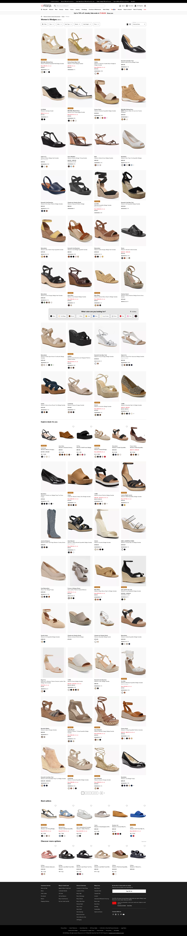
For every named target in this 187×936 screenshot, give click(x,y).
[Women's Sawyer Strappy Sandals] (80, 386)
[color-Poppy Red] (133, 836)
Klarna (42, 890)
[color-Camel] (113, 834)
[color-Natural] (95, 305)
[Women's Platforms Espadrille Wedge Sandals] (120, 854)
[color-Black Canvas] (129, 165)
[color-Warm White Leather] (51, 302)
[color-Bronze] (95, 165)
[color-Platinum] (98, 549)
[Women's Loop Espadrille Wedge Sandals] (133, 571)
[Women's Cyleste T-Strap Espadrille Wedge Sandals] (80, 711)
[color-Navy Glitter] (47, 504)
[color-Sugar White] (95, 549)
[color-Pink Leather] (105, 118)
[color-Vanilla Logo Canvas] (76, 121)
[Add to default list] (73, 427)
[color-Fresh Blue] (132, 165)
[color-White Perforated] (122, 365)
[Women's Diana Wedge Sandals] (80, 662)
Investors (96, 896)
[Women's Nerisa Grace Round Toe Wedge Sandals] (53, 386)
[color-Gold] (47, 457)
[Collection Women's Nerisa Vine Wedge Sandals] (80, 476)
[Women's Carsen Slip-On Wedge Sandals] (133, 524)
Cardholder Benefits (63, 890)
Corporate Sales (97, 890)
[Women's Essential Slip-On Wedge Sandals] (133, 386)
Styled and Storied (98, 911)
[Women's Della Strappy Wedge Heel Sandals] (106, 231)
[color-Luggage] (47, 211)
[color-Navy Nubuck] (42, 412)
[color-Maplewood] (100, 549)
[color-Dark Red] (118, 834)
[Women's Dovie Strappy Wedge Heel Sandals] (53, 277)
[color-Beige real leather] (42, 691)
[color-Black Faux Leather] (47, 257)
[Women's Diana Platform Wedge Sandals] (106, 476)
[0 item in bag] (145, 5)
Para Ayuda (43, 896)
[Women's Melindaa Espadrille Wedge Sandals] (133, 662)
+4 (106, 503)
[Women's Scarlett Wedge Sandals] (106, 524)
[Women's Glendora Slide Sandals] (133, 231)
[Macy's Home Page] (46, 5)
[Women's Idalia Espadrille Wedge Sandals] (138, 435)
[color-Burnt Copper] (71, 552)
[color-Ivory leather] (127, 258)
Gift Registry (79, 919)
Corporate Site (97, 893)
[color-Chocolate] (116, 834)
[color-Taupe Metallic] (71, 505)
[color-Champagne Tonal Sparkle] (124, 413)
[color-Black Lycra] (51, 504)
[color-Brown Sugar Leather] (73, 690)
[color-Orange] (98, 599)
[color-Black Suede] (98, 257)
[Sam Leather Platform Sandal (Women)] (80, 571)
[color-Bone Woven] (71, 305)
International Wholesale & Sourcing (101, 898)
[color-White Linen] (73, 552)
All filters (134, 311)
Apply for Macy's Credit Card (65, 888)
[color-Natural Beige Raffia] (95, 118)
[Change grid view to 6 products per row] (130, 24)
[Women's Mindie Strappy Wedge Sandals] (106, 711)
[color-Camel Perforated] (124, 365)
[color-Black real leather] (44, 691)
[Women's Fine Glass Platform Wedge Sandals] (53, 185)
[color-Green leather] (71, 598)
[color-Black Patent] (73, 257)
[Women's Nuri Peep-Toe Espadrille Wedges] (133, 139)
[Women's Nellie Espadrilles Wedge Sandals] (133, 476)
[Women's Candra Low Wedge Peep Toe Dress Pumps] (53, 476)
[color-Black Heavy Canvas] (100, 504)
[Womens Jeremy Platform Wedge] (80, 618)
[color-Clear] (73, 166)
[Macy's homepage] (42, 16)
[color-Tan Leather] (98, 73)
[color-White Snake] (44, 166)
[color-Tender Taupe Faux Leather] (69, 412)
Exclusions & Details (122, 905)
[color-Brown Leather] (122, 738)
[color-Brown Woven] (69, 305)
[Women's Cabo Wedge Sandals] (106, 662)
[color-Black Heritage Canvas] (127, 413)
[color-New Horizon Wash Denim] (60, 836)
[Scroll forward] (136, 316)
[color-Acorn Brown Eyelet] (124, 692)
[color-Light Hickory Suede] (44, 547)
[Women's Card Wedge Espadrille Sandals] (80, 231)
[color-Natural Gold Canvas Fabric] (95, 457)
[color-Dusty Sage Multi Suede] (124, 119)
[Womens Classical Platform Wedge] (80, 185)
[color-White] (132, 413)
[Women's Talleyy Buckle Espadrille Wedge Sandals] (80, 524)
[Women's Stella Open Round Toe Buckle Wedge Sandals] (53, 338)
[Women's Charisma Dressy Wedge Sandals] (67, 435)
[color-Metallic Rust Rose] (42, 874)
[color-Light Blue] (71, 166)
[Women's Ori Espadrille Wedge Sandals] (53, 618)
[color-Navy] (127, 69)
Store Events (79, 909)
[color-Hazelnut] (60, 455)
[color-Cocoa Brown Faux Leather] (71, 412)
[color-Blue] (129, 413)
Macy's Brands (80, 898)
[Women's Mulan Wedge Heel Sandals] (53, 139)
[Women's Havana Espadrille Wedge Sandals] (80, 760)
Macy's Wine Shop (80, 901)
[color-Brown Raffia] (64, 455)
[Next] (64, 43)
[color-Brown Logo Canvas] (73, 121)
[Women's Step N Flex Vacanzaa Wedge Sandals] (133, 338)
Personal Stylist (80, 904)
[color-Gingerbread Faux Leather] (49, 597)
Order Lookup (44, 893)
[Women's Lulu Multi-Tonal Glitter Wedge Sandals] (67, 854)
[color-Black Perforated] (129, 365)
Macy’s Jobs (96, 901)
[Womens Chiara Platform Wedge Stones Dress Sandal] (133, 277)
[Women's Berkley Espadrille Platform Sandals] (67, 814)
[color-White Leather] (95, 73)
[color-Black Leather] (44, 72)
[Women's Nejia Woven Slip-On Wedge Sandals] (106, 571)
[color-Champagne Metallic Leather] (49, 302)
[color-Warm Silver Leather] (44, 365)
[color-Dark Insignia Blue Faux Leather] (116, 455)
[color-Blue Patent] (132, 785)
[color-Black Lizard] (127, 365)
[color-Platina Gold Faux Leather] (118, 455)
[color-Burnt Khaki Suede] (122, 119)
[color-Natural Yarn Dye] (102, 504)
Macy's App (79, 893)
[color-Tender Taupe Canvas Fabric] (102, 457)
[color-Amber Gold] (98, 740)
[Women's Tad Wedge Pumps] (133, 760)
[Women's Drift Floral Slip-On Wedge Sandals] (138, 814)
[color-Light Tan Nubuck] (69, 505)
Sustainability (97, 909)
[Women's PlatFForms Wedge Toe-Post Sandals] (85, 435)
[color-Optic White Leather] (47, 72)
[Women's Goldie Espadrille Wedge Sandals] (120, 435)
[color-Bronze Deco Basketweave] (78, 690)
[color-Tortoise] (69, 455)
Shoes (63, 16)
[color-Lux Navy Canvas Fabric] (100, 457)
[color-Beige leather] (69, 598)
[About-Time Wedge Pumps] (53, 571)
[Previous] (42, 43)
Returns (42, 898)
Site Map (96, 906)
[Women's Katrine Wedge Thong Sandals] (80, 139)
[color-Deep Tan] (113, 874)
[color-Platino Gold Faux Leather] (69, 788)
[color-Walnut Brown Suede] (95, 257)
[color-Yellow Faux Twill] (42, 257)
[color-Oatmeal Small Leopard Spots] (122, 413)
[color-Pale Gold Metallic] (124, 599)
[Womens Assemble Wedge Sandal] (106, 618)
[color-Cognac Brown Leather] (102, 118)
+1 (106, 117)
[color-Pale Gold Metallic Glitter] (71, 121)
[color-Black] (122, 69)
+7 (53, 503)
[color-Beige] (124, 69)
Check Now (129, 905)
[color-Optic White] (64, 836)
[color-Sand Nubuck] (44, 412)
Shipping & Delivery (45, 901)
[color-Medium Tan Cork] (47, 166)
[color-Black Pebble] (42, 166)
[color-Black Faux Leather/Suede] (136, 455)
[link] (53, 67)
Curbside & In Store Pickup (82, 888)
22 (101, 793)
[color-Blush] (76, 257)
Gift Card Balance (62, 896)
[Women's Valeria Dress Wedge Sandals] (106, 139)
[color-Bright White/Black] (122, 549)
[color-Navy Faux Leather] (44, 597)
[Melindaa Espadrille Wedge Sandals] (106, 185)
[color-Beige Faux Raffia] (132, 738)
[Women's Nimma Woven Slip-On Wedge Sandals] (106, 277)
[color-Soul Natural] (100, 415)
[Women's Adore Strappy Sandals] (53, 711)
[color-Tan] (69, 257)
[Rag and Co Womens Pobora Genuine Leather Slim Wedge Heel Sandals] (53, 662)
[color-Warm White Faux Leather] (120, 455)
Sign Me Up (129, 891)
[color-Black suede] (42, 119)
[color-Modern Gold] (124, 505)
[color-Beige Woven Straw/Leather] (42, 365)
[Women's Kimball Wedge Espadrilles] (102, 435)
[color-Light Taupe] (95, 688)
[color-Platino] (100, 165)
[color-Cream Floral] (127, 165)
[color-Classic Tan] (98, 363)
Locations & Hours (80, 890)
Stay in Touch (79, 906)
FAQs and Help (44, 888)
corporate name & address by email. (116, 933)
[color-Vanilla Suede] (127, 119)
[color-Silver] (98, 165)
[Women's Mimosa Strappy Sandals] (49, 435)
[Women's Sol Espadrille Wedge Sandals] (133, 185)
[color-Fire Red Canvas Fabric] (105, 457)
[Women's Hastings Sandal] (53, 92)
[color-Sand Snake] (76, 505)
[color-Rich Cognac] (95, 740)
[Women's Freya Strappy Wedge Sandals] (106, 338)
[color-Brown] (69, 166)
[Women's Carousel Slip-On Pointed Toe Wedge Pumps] (120, 814)
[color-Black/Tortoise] (44, 504)
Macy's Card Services (63, 898)
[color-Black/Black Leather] (49, 72)
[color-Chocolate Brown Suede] (47, 302)
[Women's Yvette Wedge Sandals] (80, 43)
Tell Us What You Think (81, 917)
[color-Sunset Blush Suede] (129, 738)
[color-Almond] (42, 785)
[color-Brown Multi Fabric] (133, 455)
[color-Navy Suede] (44, 642)
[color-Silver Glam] (49, 504)
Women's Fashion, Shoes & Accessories (52, 16)
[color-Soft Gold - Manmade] (78, 257)
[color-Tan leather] (124, 258)
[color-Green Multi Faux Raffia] (44, 302)
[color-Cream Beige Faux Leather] (73, 788)
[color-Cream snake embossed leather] (129, 258)
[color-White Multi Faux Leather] (100, 257)
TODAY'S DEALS (54, 1)
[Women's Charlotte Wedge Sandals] (106, 386)
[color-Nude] (98, 642)
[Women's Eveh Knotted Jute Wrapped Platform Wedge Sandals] (80, 338)
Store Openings (80, 911)
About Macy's (97, 888)
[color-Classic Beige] (80, 455)
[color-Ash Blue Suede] (42, 547)
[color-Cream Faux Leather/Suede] (138, 455)
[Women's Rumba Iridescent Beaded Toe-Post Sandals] (49, 854)
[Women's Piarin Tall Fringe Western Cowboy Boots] (53, 524)
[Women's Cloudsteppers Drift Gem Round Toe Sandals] (102, 814)
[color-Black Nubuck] (47, 412)
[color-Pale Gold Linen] (42, 72)
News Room (96, 904)
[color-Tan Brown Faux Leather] (71, 788)
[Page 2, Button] (104, 793)
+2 (53, 364)
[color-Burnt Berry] (82, 455)
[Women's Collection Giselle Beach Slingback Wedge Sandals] (106, 43)
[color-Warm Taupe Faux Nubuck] (42, 597)
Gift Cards (61, 893)
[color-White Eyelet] (122, 165)
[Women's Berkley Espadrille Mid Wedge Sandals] (53, 43)
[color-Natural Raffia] (67, 455)
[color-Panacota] (95, 415)
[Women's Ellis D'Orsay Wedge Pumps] (133, 43)
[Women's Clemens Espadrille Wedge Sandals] (106, 92)
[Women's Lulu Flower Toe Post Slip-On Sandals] (85, 854)
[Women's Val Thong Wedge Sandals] (80, 92)
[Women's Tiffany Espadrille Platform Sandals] (133, 711)
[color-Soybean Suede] (42, 642)
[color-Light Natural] (71, 368)
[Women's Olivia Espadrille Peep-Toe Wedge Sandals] (53, 760)
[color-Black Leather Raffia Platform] (98, 118)
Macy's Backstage (80, 896)
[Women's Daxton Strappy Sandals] (106, 760)
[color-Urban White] (82, 874)
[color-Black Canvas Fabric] (98, 457)
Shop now (110, 13)
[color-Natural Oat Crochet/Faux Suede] (44, 737)
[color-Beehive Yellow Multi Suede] (102, 257)
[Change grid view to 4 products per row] (127, 24)
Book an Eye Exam (80, 914)
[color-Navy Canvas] (124, 165)
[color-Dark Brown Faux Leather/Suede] (131, 455)
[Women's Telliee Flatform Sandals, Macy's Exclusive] (85, 814)
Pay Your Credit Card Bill (64, 901)
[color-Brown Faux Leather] (44, 257)
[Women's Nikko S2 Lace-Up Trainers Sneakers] (133, 92)
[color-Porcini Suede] (69, 741)
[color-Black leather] (122, 258)
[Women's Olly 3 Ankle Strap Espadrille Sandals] (53, 231)
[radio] (42, 72)
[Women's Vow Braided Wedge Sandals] (80, 277)
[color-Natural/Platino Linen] (73, 741)
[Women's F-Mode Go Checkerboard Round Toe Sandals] (138, 854)
